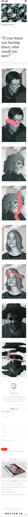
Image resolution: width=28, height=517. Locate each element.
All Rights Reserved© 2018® (16, 508)
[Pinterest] (13, 409)
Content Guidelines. (14, 511)
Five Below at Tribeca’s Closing (6, 489)
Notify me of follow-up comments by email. (8, 440)
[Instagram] (10, 409)
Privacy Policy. (17, 510)
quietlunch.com (21, 404)
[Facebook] (17, 409)
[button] (26, 1)
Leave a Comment (14, 26)
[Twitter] (15, 409)
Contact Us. (6, 508)
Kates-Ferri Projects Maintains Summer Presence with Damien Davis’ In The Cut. (13, 495)
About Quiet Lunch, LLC (18, 507)
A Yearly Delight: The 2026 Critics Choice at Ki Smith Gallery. (11, 484)
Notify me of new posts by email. (6, 445)
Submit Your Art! (7, 507)
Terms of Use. (9, 510)
